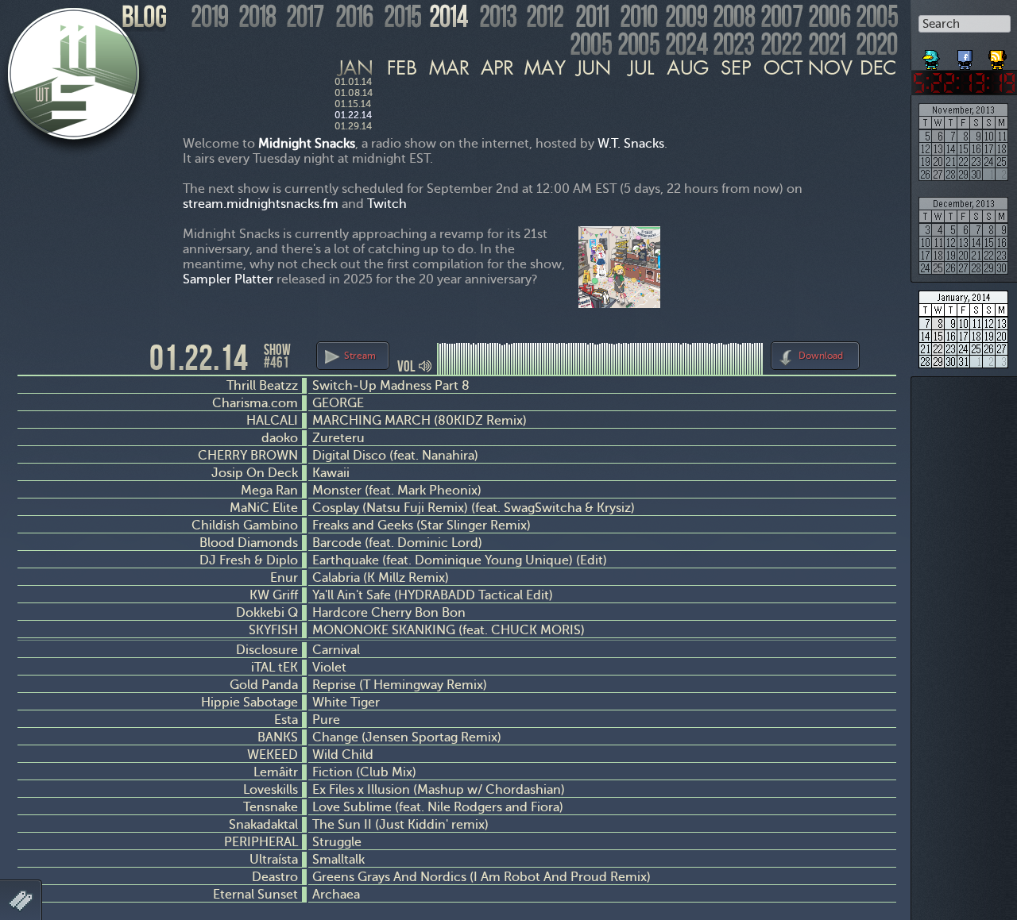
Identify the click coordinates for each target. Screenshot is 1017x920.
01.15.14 (352, 104)
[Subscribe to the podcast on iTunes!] (998, 54)
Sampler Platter (228, 279)
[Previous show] (31, 356)
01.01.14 (353, 81)
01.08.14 (353, 92)
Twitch (387, 203)
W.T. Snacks (630, 143)
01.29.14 (353, 126)
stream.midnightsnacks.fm (260, 203)
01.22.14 (353, 115)
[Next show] (882, 353)
